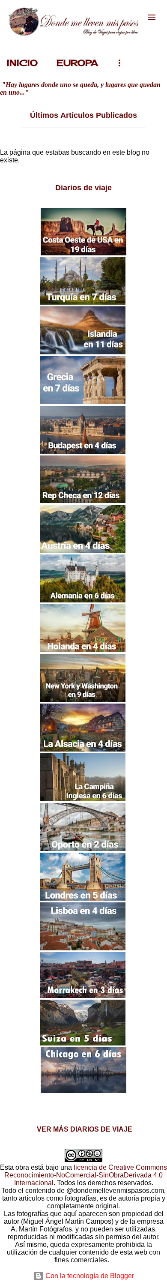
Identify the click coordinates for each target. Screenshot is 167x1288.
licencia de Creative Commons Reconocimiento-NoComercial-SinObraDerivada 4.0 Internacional (85, 1175)
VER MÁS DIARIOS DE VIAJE (83, 1129)
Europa (77, 62)
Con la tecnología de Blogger (89, 1275)
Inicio (22, 62)
